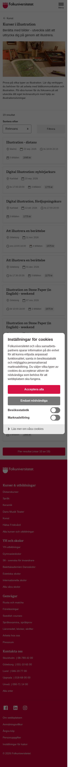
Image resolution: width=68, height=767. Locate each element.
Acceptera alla (34, 389)
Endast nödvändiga (34, 400)
